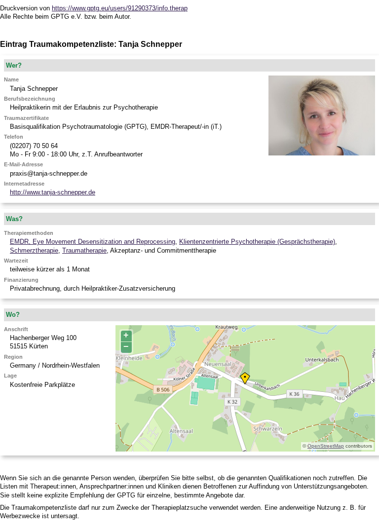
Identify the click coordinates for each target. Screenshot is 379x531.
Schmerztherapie (34, 250)
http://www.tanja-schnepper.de (52, 192)
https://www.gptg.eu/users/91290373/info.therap (120, 8)
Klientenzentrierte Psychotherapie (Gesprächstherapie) (257, 241)
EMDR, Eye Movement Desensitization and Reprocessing (92, 241)
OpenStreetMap (325, 446)
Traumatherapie (84, 250)
